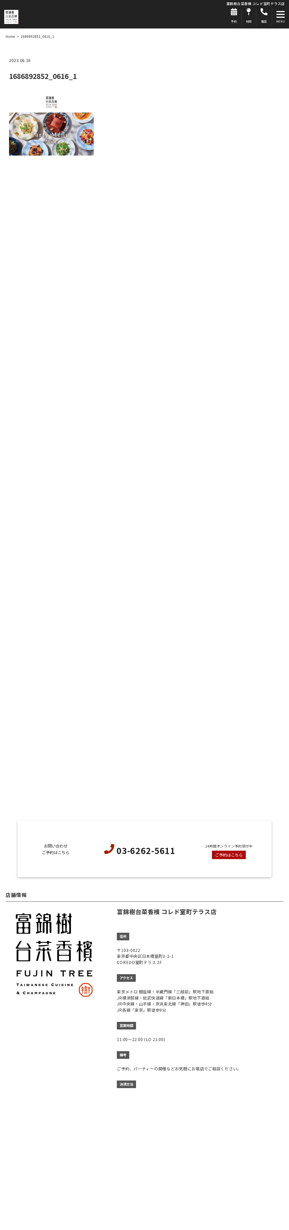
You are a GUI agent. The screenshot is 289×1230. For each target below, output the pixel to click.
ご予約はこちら (229, 855)
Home (10, 36)
